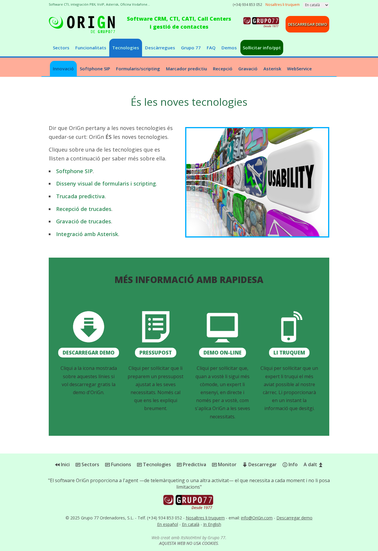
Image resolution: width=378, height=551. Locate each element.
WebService (299, 68)
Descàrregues (160, 48)
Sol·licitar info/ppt (262, 48)
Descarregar (262, 464)
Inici (65, 464)
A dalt (311, 464)
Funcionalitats (90, 48)
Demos (229, 48)
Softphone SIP (95, 68)
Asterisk (272, 68)
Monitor (227, 464)
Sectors (61, 48)
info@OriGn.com (257, 518)
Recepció (222, 68)
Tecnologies (125, 48)
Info (292, 464)
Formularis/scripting (138, 68)
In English (212, 524)
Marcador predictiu (186, 68)
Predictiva (194, 464)
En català (190, 524)
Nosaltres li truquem (205, 518)
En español (167, 524)
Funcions (120, 464)
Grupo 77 (191, 48)
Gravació (248, 68)
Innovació (63, 68)
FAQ (211, 48)
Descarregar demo (307, 24)
